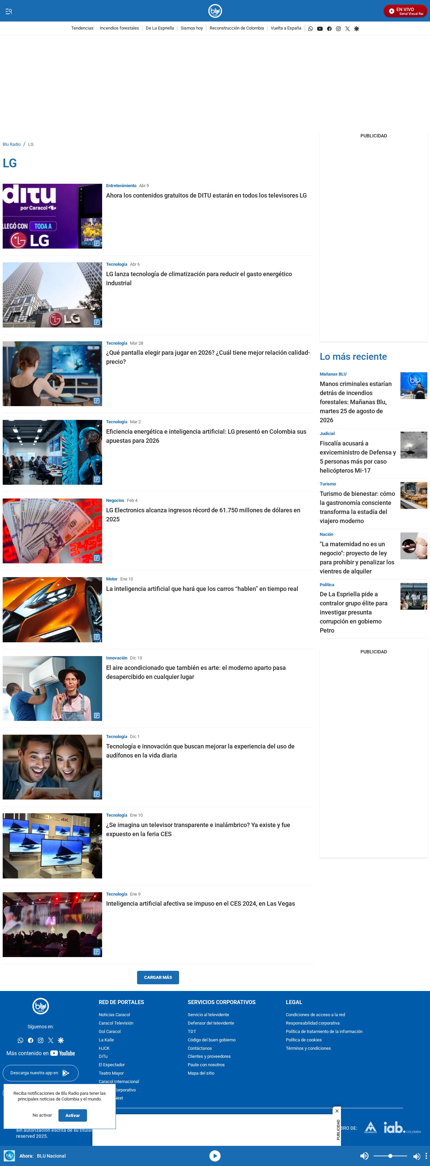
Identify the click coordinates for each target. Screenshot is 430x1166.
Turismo (328, 483)
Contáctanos (200, 1048)
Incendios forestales (119, 28)
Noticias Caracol (114, 1015)
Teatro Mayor (111, 1073)
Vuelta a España (286, 28)
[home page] (215, 11)
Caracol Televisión (116, 1023)
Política (327, 584)
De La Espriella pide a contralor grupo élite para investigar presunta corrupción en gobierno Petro (354, 612)
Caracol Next (111, 1098)
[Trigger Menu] (8, 11)
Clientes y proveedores (209, 1056)
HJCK (104, 1048)
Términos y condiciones (308, 1048)
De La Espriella (160, 28)
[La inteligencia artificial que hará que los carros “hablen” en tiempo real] (52, 609)
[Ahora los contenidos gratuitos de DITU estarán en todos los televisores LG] (52, 216)
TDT (192, 1032)
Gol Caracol (110, 1032)
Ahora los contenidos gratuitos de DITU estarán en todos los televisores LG (206, 195)
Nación (326, 534)
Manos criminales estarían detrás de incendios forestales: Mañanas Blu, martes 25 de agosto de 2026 (356, 402)
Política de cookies (304, 1040)
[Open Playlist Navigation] (426, 1156)
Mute (364, 1156)
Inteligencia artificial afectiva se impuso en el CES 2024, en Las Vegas (200, 903)
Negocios (115, 500)
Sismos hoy (192, 28)
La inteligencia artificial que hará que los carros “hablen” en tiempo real (202, 588)
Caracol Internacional (119, 1082)
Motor (112, 578)
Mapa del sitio (201, 1073)
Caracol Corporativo (117, 1090)
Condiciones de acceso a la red (315, 1015)
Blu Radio (11, 144)
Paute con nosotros (206, 1065)
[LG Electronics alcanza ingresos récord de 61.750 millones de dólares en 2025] (52, 531)
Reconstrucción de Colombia (237, 28)
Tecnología (116, 264)
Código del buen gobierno (211, 1040)
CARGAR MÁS (158, 977)
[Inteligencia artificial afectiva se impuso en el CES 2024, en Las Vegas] (52, 924)
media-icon (215, 1156)
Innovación (116, 657)
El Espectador (112, 1065)
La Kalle (106, 1040)
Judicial (327, 433)
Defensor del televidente (211, 1023)
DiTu (103, 1056)
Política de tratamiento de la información (324, 1032)
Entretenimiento (121, 185)
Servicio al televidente (208, 1015)
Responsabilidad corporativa (313, 1023)
